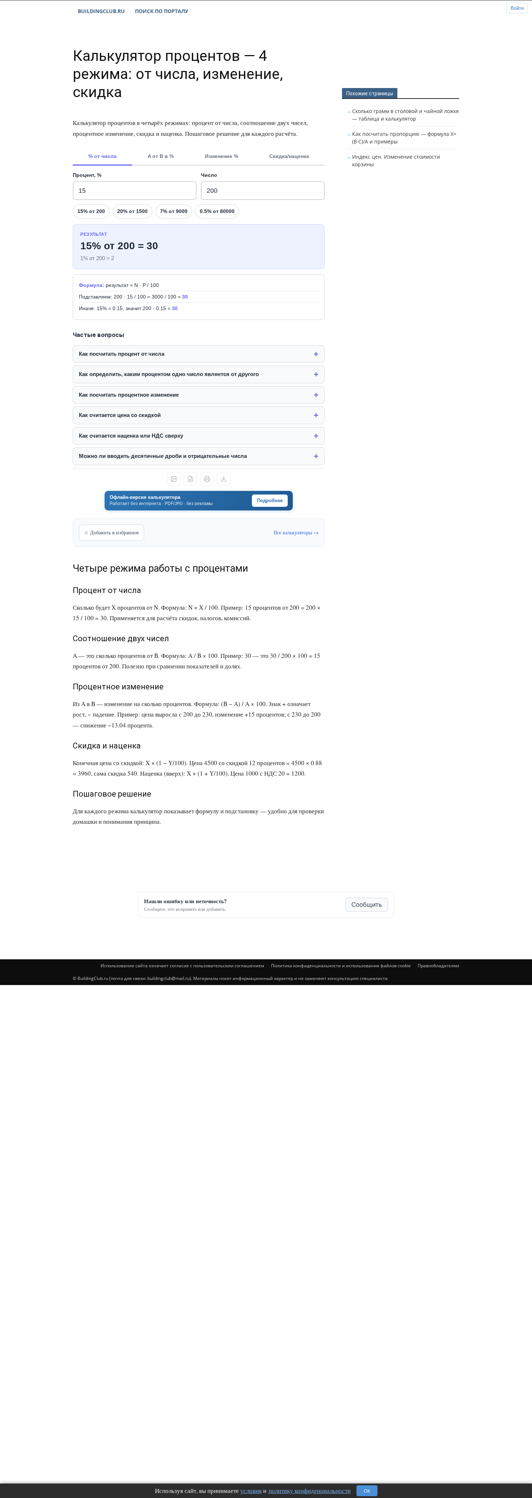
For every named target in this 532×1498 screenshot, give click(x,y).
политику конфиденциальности (310, 1490)
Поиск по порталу (161, 11)
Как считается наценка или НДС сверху (131, 436)
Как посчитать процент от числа (121, 354)
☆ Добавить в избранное (111, 532)
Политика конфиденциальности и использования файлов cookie (341, 966)
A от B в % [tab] (161, 156)
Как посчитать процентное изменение (129, 395)
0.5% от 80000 (217, 211)
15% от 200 (91, 211)
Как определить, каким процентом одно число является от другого (169, 374)
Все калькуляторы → (296, 532)
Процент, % (87, 175)
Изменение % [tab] (221, 156)
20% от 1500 (132, 211)
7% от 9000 (173, 211)
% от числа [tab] (102, 156)
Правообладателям (438, 966)
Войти (517, 8)
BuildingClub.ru (101, 11)
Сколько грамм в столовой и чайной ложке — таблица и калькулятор (405, 115)
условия (251, 1490)
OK (367, 1490)
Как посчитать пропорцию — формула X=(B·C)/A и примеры (404, 137)
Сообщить (366, 904)
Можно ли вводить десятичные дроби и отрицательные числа (163, 456)
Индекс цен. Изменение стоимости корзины (396, 160)
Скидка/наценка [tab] (289, 156)
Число (209, 175)
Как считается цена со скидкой (120, 415)
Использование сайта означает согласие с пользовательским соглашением (182, 966)
